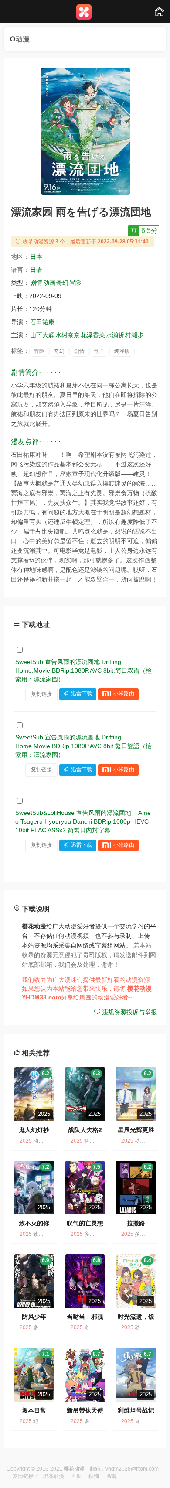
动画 (49, 282)
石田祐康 (42, 321)
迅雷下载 (81, 694)
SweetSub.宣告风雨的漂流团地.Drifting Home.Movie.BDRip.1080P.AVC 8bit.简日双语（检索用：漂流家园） (83, 670)
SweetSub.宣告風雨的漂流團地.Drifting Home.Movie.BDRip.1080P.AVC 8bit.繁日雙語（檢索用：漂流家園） (83, 746)
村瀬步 (134, 335)
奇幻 (62, 282)
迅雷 (111, 1476)
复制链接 (41, 694)
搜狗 (93, 1476)
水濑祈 (115, 335)
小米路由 (123, 694)
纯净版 (122, 351)
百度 (76, 1476)
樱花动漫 (53, 1476)
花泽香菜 (93, 335)
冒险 (75, 282)
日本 (36, 256)
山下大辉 (42, 335)
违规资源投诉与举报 (128, 1012)
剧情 (36, 282)
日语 (36, 269)
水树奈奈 (67, 335)
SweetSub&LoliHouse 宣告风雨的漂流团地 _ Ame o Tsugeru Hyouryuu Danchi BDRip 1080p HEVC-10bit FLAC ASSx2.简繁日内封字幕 (83, 821)
